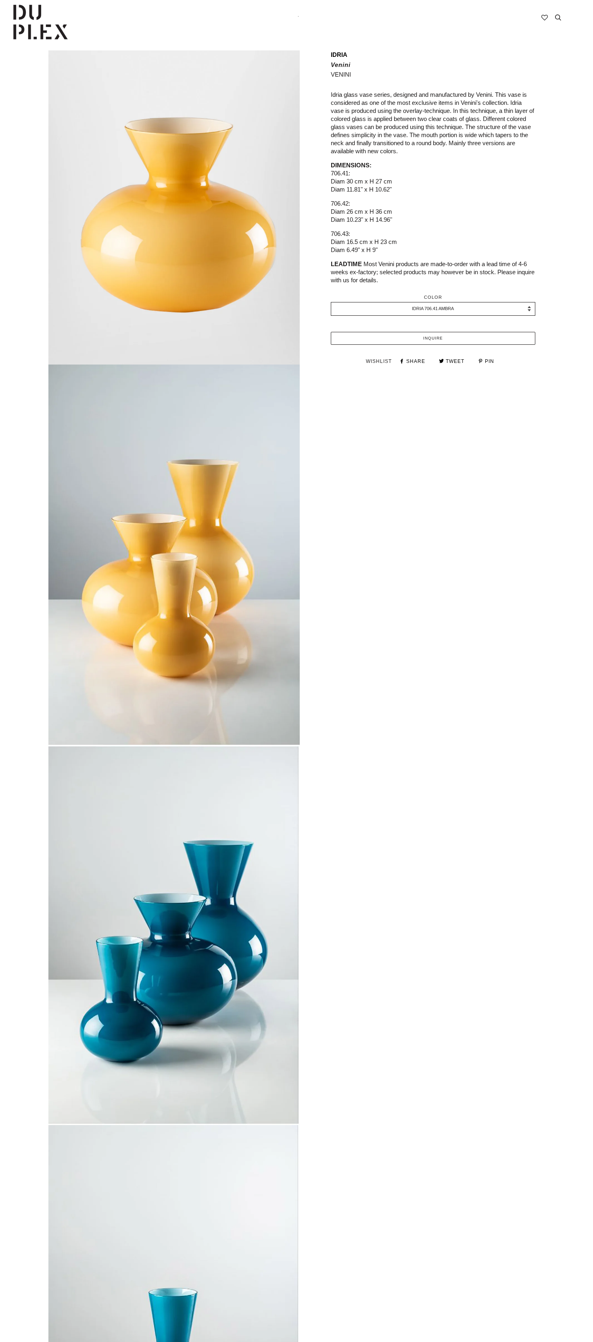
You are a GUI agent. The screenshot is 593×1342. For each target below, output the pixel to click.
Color (433, 297)
